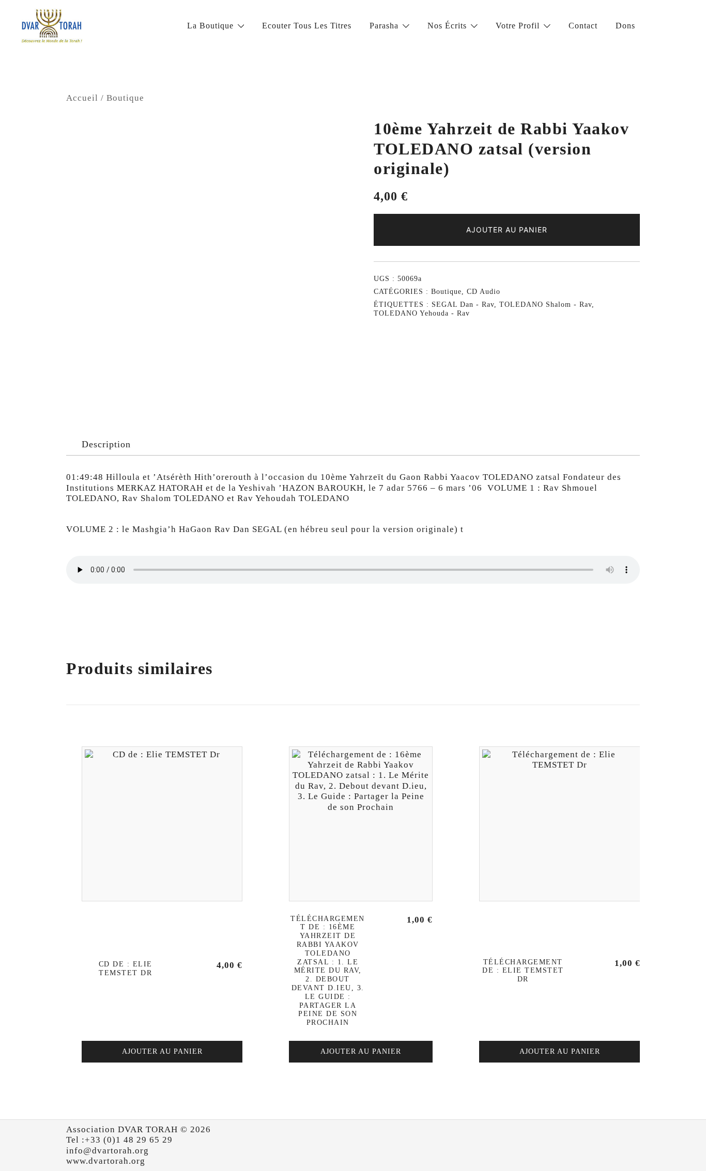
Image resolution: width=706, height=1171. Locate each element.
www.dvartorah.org (105, 1161)
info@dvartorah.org (107, 1151)
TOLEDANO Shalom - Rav (545, 304)
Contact (583, 25)
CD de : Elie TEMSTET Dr (125, 968)
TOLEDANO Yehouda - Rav (422, 313)
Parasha (384, 25)
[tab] (106, 445)
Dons (625, 25)
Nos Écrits (447, 25)
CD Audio (483, 291)
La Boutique (210, 25)
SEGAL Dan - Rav (463, 304)
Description (106, 444)
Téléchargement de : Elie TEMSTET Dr (523, 970)
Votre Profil (518, 25)
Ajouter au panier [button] (162, 1051)
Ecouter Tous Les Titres (306, 25)
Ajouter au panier (506, 229)
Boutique (125, 98)
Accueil (82, 98)
